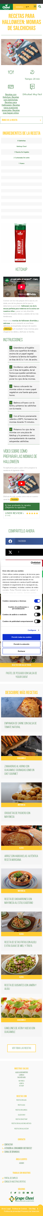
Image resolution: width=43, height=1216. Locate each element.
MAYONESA (21, 1081)
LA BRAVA (21, 1075)
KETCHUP (21, 1086)
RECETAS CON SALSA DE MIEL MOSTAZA (22, 1123)
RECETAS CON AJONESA (21, 1110)
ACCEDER (21, 1163)
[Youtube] (28, 1193)
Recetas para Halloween (9, 103)
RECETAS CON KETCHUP (21, 1119)
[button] (35, 6)
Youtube (14, 499)
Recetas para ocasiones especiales (11, 107)
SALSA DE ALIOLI (21, 1077)
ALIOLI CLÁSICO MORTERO (21, 1072)
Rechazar (21, 651)
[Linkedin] (24, 1193)
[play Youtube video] (21, 483)
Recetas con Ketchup (9, 95)
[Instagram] (19, 1193)
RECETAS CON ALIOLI (21, 1100)
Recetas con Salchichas (11, 98)
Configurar (32, 630)
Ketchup (21, 269)
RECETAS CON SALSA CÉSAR (21, 1129)
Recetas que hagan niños (11, 111)
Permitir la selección (21, 644)
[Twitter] (15, 1193)
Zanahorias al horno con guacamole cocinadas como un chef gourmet (19, 770)
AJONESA (21, 1083)
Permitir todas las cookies (22, 637)
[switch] (37, 607)
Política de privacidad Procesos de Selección (21, 1211)
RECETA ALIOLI (21, 1105)
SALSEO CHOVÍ (21, 1115)
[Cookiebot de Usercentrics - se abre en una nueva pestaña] (30, 563)
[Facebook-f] (11, 1193)
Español (19, 7)
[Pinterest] (32, 1193)
